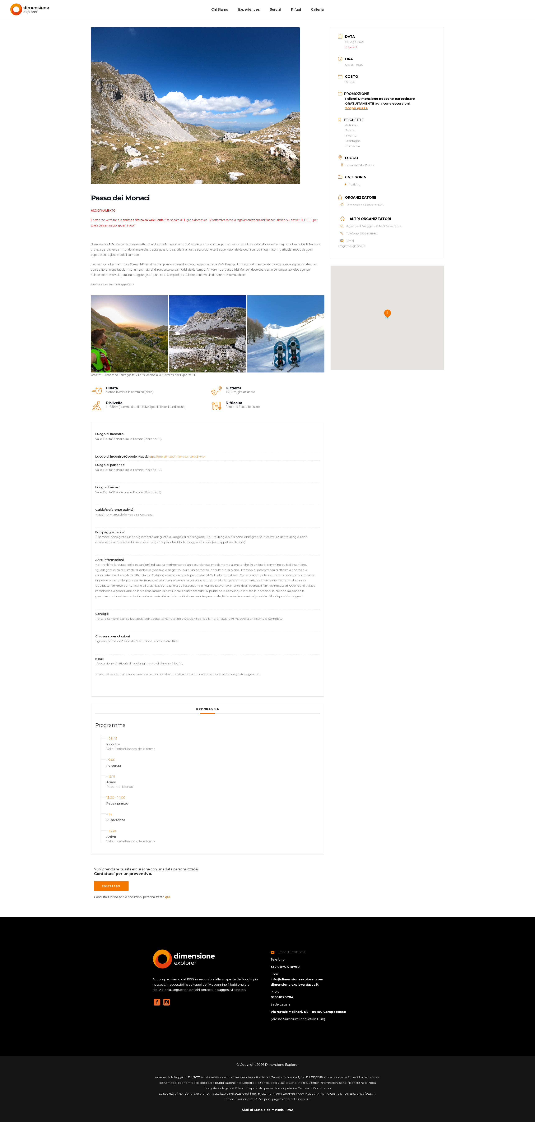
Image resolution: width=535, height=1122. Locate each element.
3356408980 (369, 233)
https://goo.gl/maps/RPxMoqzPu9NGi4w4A (176, 456)
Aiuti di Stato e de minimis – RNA (267, 1110)
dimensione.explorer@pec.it (294, 984)
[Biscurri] (207, 333)
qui (167, 897)
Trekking (354, 184)
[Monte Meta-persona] (129, 333)
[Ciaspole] (285, 333)
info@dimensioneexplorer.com (297, 979)
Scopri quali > (356, 108)
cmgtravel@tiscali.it (352, 246)
